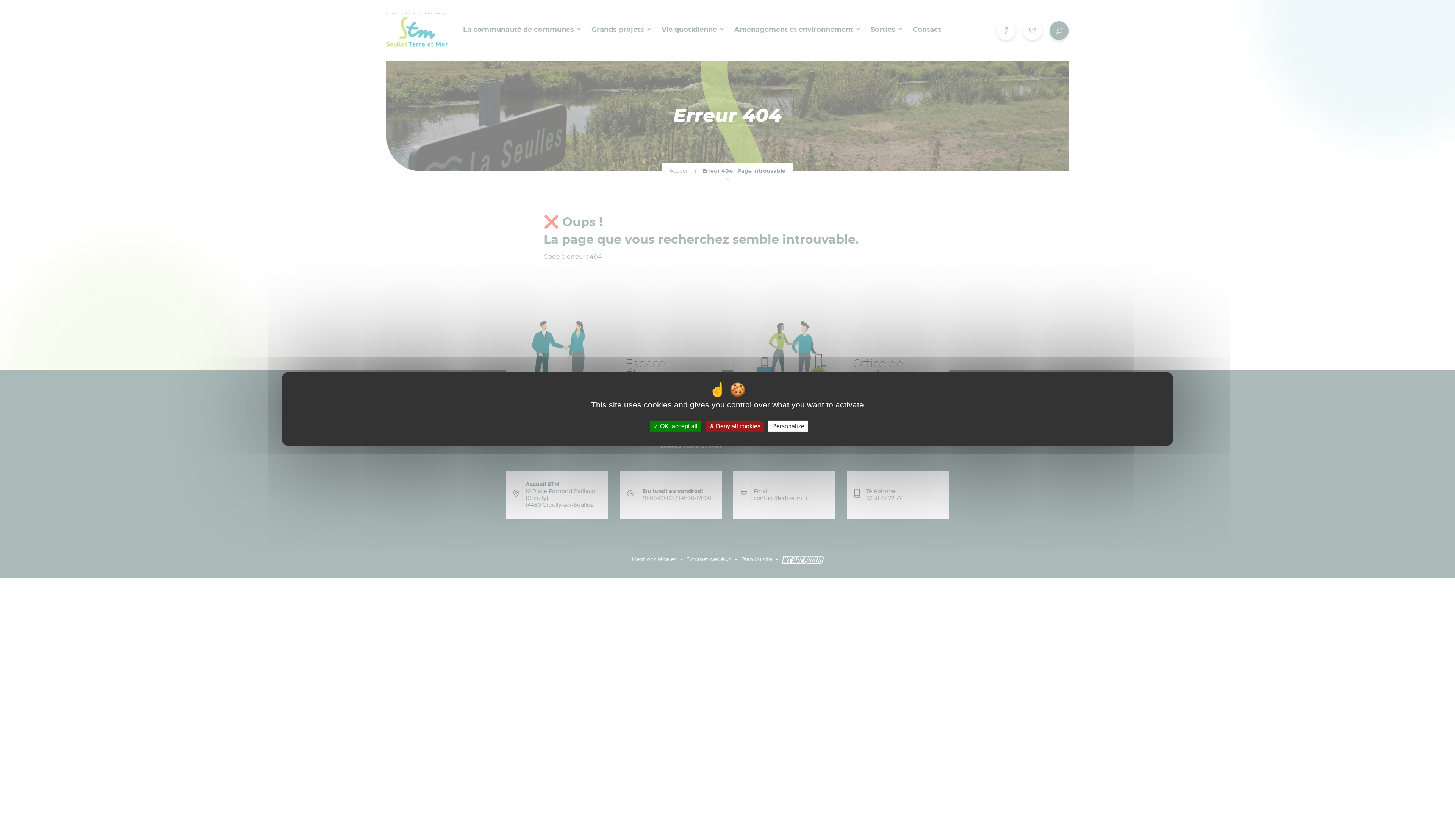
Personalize (788, 426)
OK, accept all (678, 426)
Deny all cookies (737, 426)
